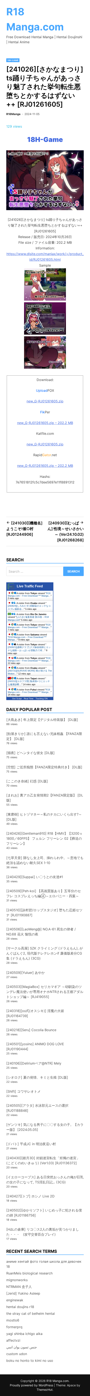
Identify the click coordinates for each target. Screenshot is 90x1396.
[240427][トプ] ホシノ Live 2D (30, 1196)
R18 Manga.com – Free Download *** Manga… (29, 594)
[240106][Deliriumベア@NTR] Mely (33, 1063)
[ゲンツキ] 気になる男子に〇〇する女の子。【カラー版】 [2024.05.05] (45, 1127)
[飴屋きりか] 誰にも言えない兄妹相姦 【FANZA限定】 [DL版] (44, 736)
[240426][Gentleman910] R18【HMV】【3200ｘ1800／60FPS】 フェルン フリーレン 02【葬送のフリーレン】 (44, 838)
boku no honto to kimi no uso (29, 1360)
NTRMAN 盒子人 (19, 1287)
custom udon (16, 1354)
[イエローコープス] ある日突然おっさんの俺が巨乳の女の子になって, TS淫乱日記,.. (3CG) (45, 1179)
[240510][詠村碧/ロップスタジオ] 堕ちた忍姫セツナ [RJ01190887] (44, 912)
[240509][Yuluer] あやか (25, 972)
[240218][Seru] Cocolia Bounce (31, 1030)
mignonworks (17, 1280)
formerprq (14, 1327)
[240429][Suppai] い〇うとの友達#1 (34, 877)
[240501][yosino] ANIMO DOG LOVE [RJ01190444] (35, 1046)
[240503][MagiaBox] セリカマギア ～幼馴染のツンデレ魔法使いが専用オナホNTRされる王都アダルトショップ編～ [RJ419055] (44, 992)
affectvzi (13, 1340)
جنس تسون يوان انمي (21, 1347)
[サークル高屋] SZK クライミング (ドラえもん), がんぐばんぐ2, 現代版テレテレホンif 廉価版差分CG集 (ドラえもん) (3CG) (44, 953)
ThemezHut (45, 1389)
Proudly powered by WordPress (32, 1385)
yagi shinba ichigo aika (24, 1334)
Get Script (17, 698)
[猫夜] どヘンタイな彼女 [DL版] (30, 753)
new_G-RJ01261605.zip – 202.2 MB (45, 423)
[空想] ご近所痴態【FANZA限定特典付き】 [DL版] (44, 767)
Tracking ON (42, 698)
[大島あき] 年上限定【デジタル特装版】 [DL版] (42, 720)
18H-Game (12, 60)
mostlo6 (12, 1320)
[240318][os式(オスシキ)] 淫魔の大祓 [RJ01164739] (35, 1013)
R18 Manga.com (57, 1381)
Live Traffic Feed (30, 586)
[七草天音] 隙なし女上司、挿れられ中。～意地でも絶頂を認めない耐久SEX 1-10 (45, 860)
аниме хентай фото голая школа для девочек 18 (43, 1264)
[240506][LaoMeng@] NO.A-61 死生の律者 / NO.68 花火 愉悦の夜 (41, 931)
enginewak (14, 1300)
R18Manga (13, 114)
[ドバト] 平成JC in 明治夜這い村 (31, 1144)
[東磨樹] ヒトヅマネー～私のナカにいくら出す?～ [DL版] (44, 816)
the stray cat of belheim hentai (30, 1313)
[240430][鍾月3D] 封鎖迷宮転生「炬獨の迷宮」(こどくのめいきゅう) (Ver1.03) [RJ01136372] (43, 1160)
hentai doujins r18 (20, 1307)
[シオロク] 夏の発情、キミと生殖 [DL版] (37, 1077)
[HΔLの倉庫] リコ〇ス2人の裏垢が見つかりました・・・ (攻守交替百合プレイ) (42, 1231)
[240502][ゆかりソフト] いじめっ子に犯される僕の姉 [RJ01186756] (44, 1212)
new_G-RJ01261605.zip (45, 401)
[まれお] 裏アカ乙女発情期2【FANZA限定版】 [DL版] (44, 797)
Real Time (28, 698)
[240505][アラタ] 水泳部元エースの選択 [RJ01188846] (37, 1108)
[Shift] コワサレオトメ (23, 1091)
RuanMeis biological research (29, 1273)
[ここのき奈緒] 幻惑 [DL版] (27, 781)
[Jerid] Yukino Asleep (23, 1293)
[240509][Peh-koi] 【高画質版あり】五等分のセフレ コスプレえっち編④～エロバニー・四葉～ (43, 893)
